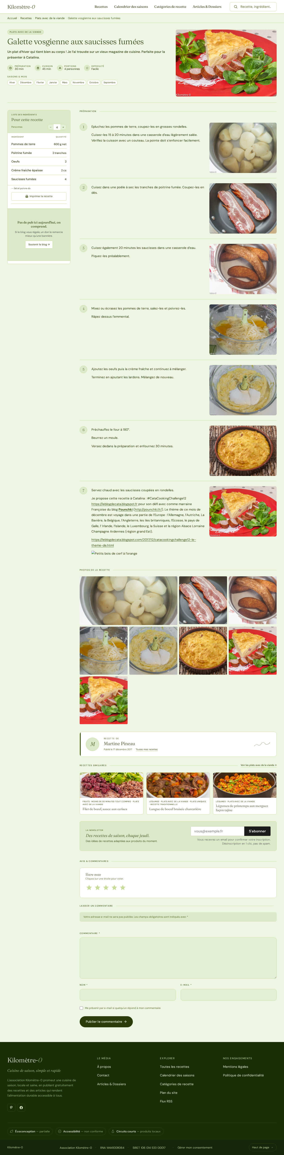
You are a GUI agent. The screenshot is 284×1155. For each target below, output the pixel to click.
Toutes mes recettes (147, 749)
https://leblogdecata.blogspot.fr (114, 504)
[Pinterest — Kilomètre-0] (11, 1108)
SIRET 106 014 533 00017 (149, 1148)
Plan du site (168, 1093)
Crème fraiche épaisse (27, 170)
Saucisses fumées (23, 179)
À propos (104, 1067)
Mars (64, 82)
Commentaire (90, 933)
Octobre (93, 82)
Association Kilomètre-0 (76, 1148)
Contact (103, 1075)
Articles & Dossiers (207, 7)
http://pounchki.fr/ (148, 509)
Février (40, 82)
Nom (84, 985)
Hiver (12, 82)
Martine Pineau (119, 743)
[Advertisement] (38, 234)
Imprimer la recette (41, 196)
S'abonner (257, 831)
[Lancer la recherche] (236, 7)
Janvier (53, 82)
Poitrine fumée (21, 153)
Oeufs (15, 161)
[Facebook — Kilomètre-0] (21, 1108)
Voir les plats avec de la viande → (259, 765)
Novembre (78, 82)
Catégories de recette (170, 7)
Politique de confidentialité (243, 1075)
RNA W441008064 (112, 1148)
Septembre (109, 82)
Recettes (101, 7)
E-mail (186, 985)
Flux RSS (166, 1101)
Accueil (12, 18)
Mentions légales (235, 1067)
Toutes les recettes (174, 1067)
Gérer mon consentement (195, 1147)
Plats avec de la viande (50, 18)
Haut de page (260, 1147)
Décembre (25, 82)
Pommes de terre (23, 144)
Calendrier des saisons (131, 7)
